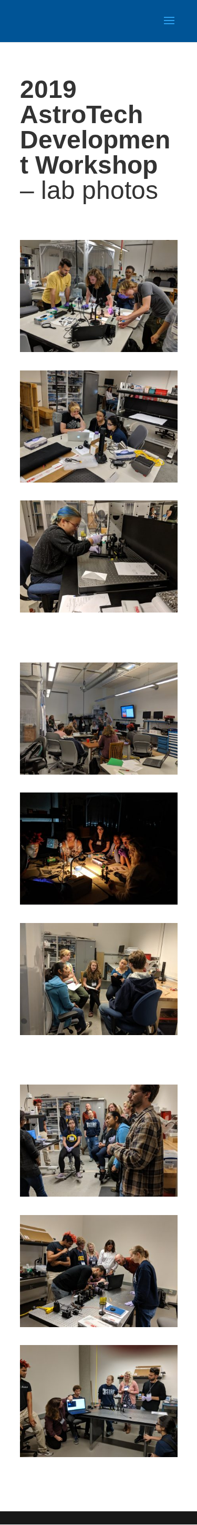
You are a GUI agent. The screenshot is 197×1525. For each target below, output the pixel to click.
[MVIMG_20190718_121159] (99, 480)
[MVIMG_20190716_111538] (99, 1032)
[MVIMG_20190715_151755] (99, 902)
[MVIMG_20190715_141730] (99, 349)
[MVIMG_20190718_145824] (99, 1324)
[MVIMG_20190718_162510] (99, 1454)
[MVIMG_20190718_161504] (99, 1194)
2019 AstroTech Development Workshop (95, 127)
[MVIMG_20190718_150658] (99, 610)
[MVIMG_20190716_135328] (99, 772)
